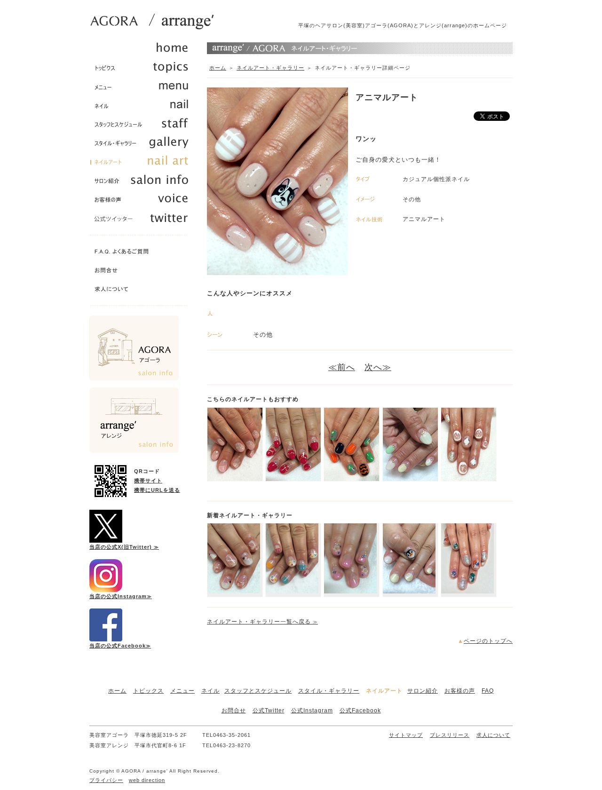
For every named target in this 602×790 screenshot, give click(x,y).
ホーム (217, 68)
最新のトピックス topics (143, 70)
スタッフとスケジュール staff (143, 127)
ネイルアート (384, 690)
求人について (143, 291)
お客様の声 (459, 690)
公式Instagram (312, 710)
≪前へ (341, 367)
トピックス (148, 690)
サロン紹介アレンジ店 (134, 420)
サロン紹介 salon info (143, 183)
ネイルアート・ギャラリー (270, 68)
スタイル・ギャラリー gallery (143, 145)
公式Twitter (269, 710)
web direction (147, 780)
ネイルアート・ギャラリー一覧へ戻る (262, 621)
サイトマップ (406, 735)
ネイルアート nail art (143, 164)
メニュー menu (143, 89)
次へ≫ (377, 367)
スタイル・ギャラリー (328, 690)
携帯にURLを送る (157, 490)
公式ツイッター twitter (143, 221)
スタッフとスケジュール (258, 690)
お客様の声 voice (143, 202)
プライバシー (106, 780)
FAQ (488, 690)
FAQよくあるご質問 (143, 254)
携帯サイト (148, 480)
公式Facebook (360, 710)
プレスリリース (449, 735)
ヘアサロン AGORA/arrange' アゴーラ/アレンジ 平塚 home (143, 51)
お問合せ (143, 272)
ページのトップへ (488, 641)
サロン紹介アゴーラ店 (134, 347)
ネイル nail (143, 108)
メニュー (182, 690)
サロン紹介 (422, 690)
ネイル (210, 690)
